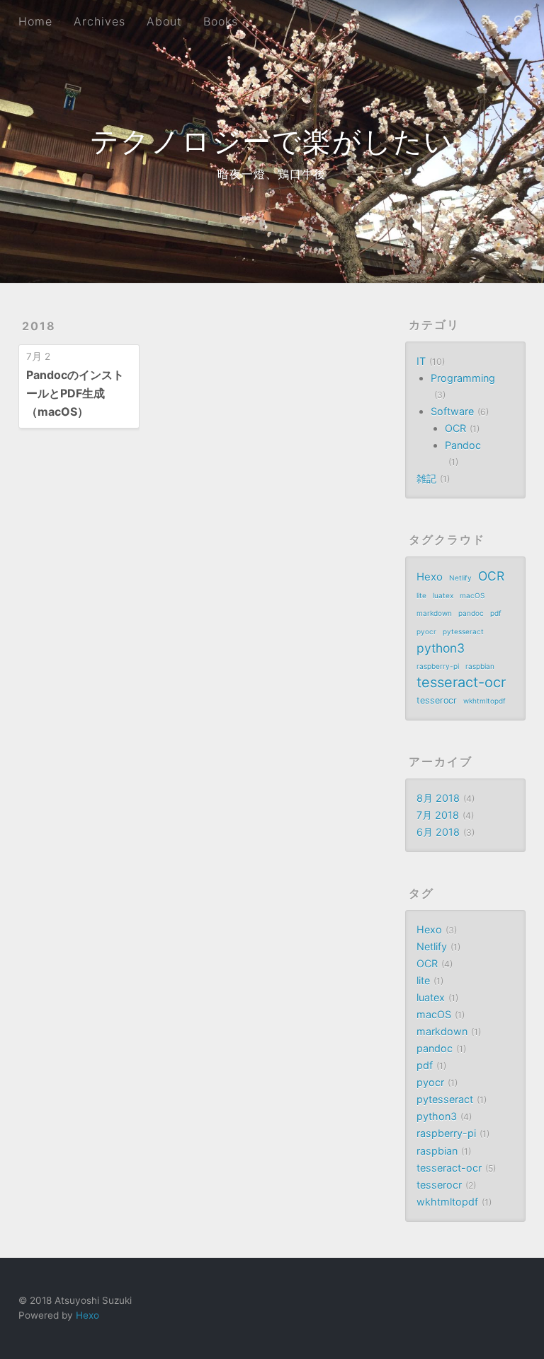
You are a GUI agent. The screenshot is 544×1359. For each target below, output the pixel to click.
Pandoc (463, 445)
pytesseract (463, 631)
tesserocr (436, 700)
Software (452, 411)
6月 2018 (438, 832)
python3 (440, 648)
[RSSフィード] (487, 20)
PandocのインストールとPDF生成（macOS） (75, 393)
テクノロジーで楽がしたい (272, 141)
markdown (434, 613)
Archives (99, 21)
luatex (443, 595)
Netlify (460, 577)
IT (421, 361)
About (164, 21)
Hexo (429, 576)
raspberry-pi (437, 666)
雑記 (426, 478)
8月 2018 (438, 798)
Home (35, 21)
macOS (472, 595)
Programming (463, 378)
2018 (39, 326)
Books (220, 21)
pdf (496, 613)
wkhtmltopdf (484, 700)
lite (421, 595)
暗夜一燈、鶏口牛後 (271, 174)
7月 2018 (437, 815)
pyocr (426, 631)
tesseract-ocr (461, 683)
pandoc (471, 613)
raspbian (479, 666)
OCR (455, 428)
